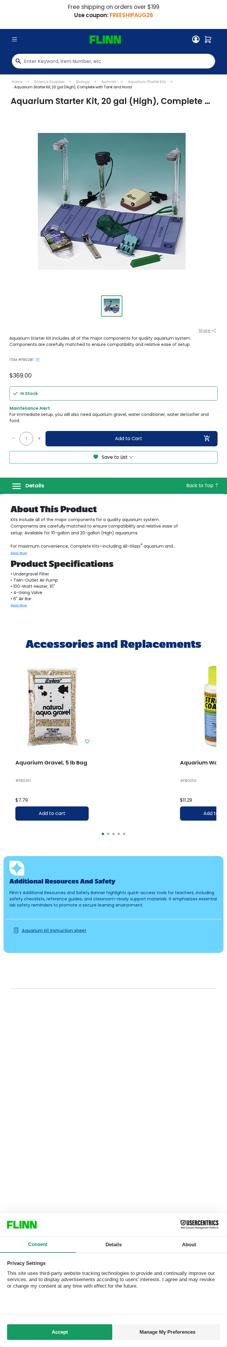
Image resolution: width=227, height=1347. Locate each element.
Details (34, 485)
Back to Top (200, 485)
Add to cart (52, 813)
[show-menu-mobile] (14, 39)
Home (17, 81)
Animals (108, 81)
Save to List (115, 457)
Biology (83, 81)
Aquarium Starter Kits (147, 81)
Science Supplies (49, 81)
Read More (19, 553)
